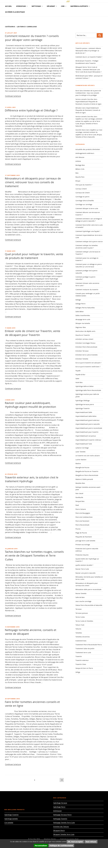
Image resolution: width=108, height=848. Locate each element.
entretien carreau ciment (84, 339)
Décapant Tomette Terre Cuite (63, 834)
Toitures (78, 629)
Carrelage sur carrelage (84, 204)
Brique (78, 181)
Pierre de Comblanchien (84, 517)
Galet (77, 379)
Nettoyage (36, 6)
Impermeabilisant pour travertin (87, 432)
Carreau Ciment (81, 189)
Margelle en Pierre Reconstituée (87, 475)
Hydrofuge (21, 6)
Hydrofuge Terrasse (60, 803)
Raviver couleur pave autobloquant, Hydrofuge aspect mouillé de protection (30, 405)
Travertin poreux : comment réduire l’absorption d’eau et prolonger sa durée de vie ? (88, 50)
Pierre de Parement (82, 521)
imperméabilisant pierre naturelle (88, 424)
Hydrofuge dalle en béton (85, 386)
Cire (62, 6)
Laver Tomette (80, 452)
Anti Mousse (80, 157)
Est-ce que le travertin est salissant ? (88, 363)
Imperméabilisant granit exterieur (88, 420)
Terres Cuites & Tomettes (84, 621)
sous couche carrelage (83, 601)
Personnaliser (41, 845)
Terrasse (79, 609)
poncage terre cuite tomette (85, 541)
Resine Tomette (81, 593)
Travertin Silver (81, 664)
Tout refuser (91, 841)
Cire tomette (8, 823)
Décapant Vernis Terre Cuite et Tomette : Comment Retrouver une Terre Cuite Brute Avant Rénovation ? (88, 69)
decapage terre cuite (83, 319)
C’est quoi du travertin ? (84, 185)
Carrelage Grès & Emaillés (85, 201)
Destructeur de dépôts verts (85, 331)
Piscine (78, 529)
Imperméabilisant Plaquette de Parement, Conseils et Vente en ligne (88, 110)
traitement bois (81, 641)
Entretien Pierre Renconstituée (86, 347)
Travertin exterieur (82, 660)
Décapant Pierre (59, 830)
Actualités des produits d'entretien (88, 149)
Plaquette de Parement (84, 537)
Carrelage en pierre (82, 197)
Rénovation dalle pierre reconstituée (88, 589)
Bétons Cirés (80, 169)
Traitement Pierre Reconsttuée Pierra (89, 645)
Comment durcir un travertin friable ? (89, 57)
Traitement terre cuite (83, 653)
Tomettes (79, 633)
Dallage (78, 300)
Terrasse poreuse (82, 613)
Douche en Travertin (83, 335)
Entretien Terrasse (82, 351)
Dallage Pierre (80, 304)
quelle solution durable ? (84, 565)
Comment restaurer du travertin (87, 290)
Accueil (8, 6)
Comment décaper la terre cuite (87, 208)
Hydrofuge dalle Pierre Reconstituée (88, 390)
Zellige (78, 672)
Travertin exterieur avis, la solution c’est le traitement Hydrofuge (31, 479)
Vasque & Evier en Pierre (84, 668)
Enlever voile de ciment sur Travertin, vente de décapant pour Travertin (32, 333)
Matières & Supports (79, 6)
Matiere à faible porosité (84, 479)
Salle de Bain (80, 597)
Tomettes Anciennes (83, 637)
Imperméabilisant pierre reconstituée (89, 428)
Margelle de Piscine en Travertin (87, 471)
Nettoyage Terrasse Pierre (62, 815)
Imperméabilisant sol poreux (86, 436)
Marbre (78, 463)
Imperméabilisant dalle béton (86, 416)
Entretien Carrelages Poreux (85, 343)
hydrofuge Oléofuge (83, 401)
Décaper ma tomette (83, 323)
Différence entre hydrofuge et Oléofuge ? (31, 110)
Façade (78, 371)
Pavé (77, 505)
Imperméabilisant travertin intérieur (88, 440)
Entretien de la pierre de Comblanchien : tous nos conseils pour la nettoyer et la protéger (88, 93)
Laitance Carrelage (82, 448)
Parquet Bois (80, 501)
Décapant (51, 6)
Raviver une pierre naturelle (85, 573)
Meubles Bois (80, 483)
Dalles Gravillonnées (83, 315)
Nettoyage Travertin (60, 819)
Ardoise (78, 161)
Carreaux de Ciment (83, 193)
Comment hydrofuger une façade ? (88, 231)
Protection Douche (82, 555)
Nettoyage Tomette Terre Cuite (64, 823)
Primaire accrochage (83, 545)
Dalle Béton (80, 312)
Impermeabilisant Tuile (84, 444)
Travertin (79, 656)
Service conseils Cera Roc (84, 99)
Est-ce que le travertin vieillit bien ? (88, 367)
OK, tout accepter (75, 841)
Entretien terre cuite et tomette (87, 355)
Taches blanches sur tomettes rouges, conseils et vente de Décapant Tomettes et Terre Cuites (34, 555)
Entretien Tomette (82, 359)
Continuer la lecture (13, 96)
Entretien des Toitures (61, 827)
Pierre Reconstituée (82, 525)
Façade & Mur (80, 375)
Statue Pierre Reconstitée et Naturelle (89, 605)
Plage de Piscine (81, 533)
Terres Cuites (80, 617)
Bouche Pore (80, 177)
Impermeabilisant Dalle (84, 412)
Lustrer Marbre (81, 460)
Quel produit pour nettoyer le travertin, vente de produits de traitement (34, 256)
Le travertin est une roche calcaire (88, 456)
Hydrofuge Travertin (83, 408)
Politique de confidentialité (61, 845)
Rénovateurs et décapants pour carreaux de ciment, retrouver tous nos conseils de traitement (33, 182)
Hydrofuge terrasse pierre (85, 404)
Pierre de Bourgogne (83, 513)
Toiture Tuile (80, 625)
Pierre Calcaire (81, 509)
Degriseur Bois (81, 327)
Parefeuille (79, 497)
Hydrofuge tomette (11, 819)
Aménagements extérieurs (85, 153)
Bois (77, 173)
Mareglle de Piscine (82, 467)
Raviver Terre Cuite (82, 569)
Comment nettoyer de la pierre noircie (89, 242)
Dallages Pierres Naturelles (85, 308)
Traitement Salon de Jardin (85, 649)
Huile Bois (79, 382)
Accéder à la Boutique (15, 12)
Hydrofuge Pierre (59, 807)
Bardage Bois (80, 165)
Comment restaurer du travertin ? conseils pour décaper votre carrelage (32, 38)
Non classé (79, 493)
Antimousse (57, 811)
